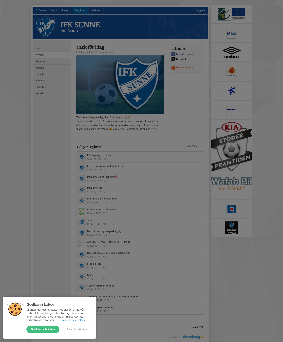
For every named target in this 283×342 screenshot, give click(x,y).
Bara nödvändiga (76, 329)
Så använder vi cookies (70, 320)
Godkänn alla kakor (43, 329)
